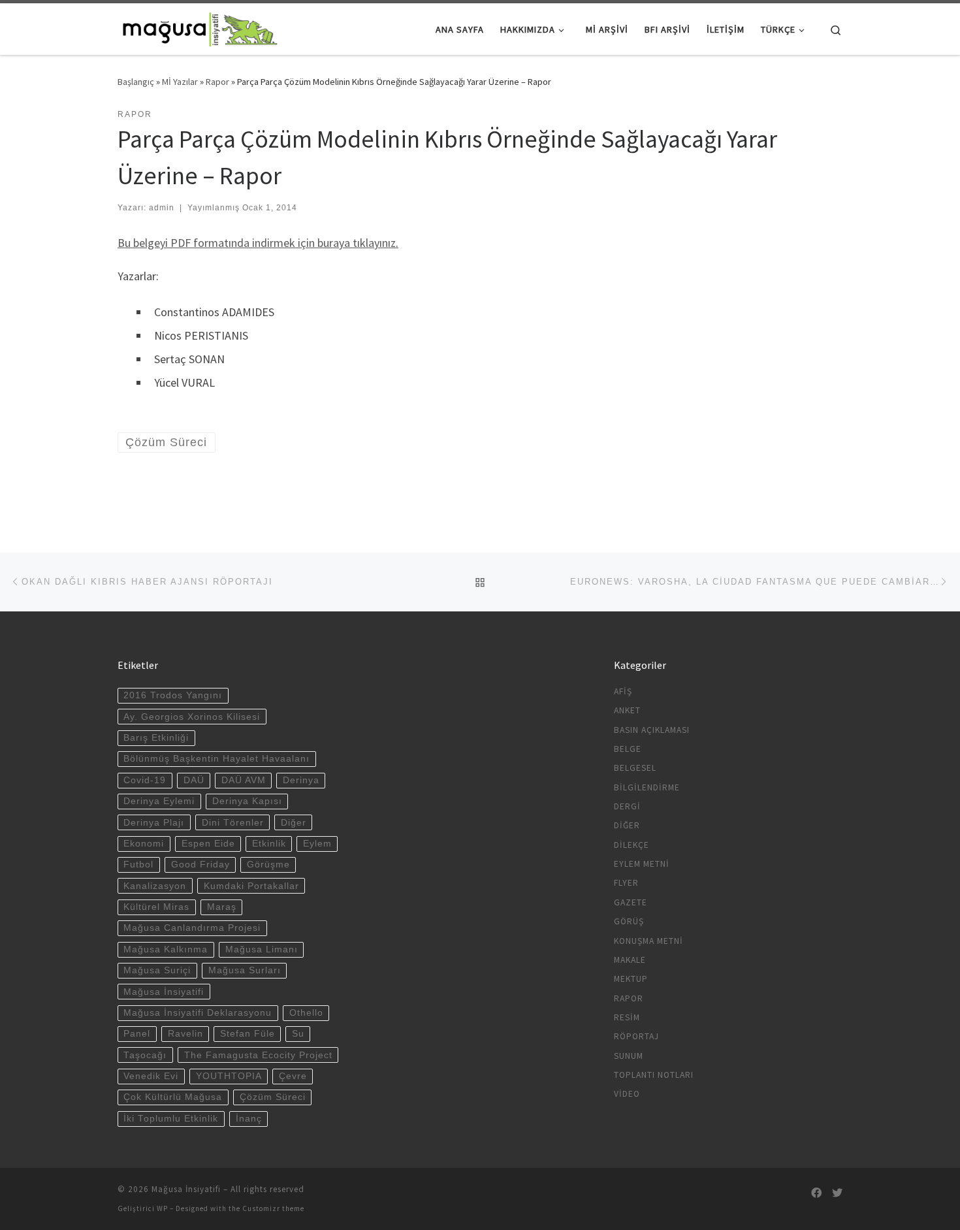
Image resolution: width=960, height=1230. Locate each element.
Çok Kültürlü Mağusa (172, 1097)
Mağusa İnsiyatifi (163, 992)
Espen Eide (208, 844)
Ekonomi (143, 844)
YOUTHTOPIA (229, 1076)
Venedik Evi (150, 1076)
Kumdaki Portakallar (251, 886)
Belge (627, 748)
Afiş (623, 691)
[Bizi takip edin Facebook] (816, 1193)
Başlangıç (136, 82)
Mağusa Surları (244, 970)
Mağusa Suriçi (157, 970)
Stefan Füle (247, 1034)
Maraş (221, 907)
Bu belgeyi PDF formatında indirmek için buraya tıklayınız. (258, 242)
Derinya (301, 780)
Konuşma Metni (648, 941)
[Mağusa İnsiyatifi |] (199, 27)
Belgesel (635, 767)
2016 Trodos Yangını (172, 695)
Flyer (626, 882)
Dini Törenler (233, 823)
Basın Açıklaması (652, 730)
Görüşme (268, 864)
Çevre (293, 1076)
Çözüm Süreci (273, 1097)
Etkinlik (269, 844)
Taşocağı (145, 1055)
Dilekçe (631, 844)
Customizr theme (273, 1208)
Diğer (293, 823)
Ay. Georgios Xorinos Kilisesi (191, 717)
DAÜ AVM (243, 780)
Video (627, 1093)
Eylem (317, 844)
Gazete (630, 902)
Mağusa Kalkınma (165, 949)
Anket (627, 710)
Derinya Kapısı (247, 801)
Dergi (627, 806)
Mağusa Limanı (261, 949)
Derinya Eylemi (159, 801)
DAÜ (194, 780)
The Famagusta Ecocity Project (258, 1055)
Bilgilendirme (647, 787)
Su (298, 1034)
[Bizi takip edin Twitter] (837, 1193)
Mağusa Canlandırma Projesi (192, 928)
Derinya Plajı (153, 823)
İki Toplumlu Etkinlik (170, 1119)
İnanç (249, 1119)
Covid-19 (144, 780)
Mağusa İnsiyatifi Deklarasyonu (197, 1013)
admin (161, 207)
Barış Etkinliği (156, 738)
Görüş (629, 921)
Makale (630, 959)
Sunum (628, 1055)
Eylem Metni (641, 863)
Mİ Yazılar (180, 82)
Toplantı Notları (654, 1074)
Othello (306, 1013)
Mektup (631, 978)
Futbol (138, 864)
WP (162, 1208)
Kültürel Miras (156, 907)
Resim (627, 1017)
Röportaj (636, 1036)
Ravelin (185, 1034)
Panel (136, 1034)
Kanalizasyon (154, 886)
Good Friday (200, 864)
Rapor (217, 82)
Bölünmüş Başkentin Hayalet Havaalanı (216, 759)
